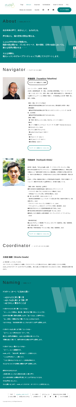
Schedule (46, 4)
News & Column (26, 10)
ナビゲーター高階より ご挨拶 (37, 82)
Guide (37, 10)
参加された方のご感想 (59, 394)
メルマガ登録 (64, 10)
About (28, 4)
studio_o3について (22, 394)
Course (37, 4)
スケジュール (46, 394)
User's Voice (58, 4)
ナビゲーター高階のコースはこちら (39, 148)
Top (21, 4)
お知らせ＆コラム (24, 396)
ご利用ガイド (37, 396)
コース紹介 (35, 394)
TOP (11, 394)
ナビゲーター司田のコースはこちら (39, 234)
